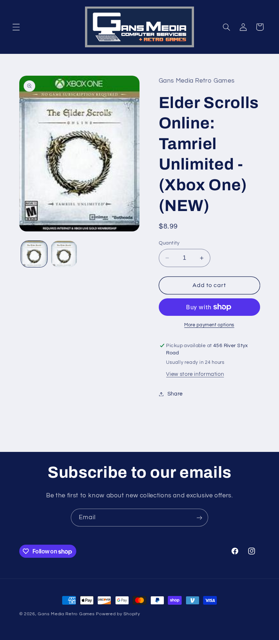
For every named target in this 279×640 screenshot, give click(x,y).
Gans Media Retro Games (66, 614)
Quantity (169, 243)
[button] (16, 27)
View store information (195, 374)
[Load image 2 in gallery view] (64, 254)
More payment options (209, 325)
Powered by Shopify (118, 614)
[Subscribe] (199, 517)
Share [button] (175, 394)
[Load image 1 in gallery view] (34, 254)
